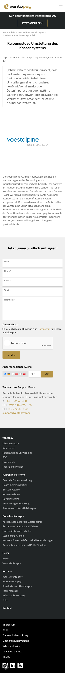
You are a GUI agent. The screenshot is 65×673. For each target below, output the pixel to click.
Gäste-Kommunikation (14, 484)
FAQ (4, 457)
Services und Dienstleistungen (19, 508)
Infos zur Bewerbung (13, 595)
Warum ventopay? (12, 581)
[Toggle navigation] (58, 6)
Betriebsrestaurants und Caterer (20, 526)
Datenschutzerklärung (15, 635)
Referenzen (8, 448)
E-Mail (8, 280)
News (5, 558)
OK (46, 374)
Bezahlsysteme (10, 498)
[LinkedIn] (13, 665)
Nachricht (9, 299)
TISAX (6, 656)
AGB (5, 629)
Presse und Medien (12, 466)
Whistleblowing (11, 645)
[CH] (23, 374)
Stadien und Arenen (13, 535)
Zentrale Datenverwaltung (17, 480)
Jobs (5, 599)
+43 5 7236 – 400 (17, 400)
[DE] (7, 374)
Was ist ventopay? (12, 576)
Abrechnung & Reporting (16, 503)
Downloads (8, 461)
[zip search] (34, 374)
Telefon (7, 290)
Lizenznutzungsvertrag (15, 640)
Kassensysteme (11, 494)
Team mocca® (10, 590)
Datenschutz (45, 328)
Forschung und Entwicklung (17, 452)
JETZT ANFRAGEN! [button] (32, 23)
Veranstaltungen (11, 563)
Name (7, 261)
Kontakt (7, 607)
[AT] (15, 374)
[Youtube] (20, 665)
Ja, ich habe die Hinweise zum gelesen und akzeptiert (31, 330)
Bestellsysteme (11, 489)
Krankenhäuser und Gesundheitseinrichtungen (27, 540)
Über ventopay (10, 443)
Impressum (8, 624)
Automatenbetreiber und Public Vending (24, 544)
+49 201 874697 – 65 (19, 404)
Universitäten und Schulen (16, 530)
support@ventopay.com (16, 412)
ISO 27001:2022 (12, 651)
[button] (6, 667)
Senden (11, 354)
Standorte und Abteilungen (17, 586)
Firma (7, 271)
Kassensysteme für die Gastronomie (22, 521)
